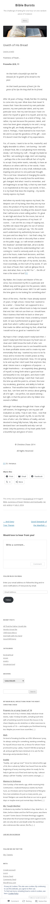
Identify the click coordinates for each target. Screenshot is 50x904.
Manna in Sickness (12, 781)
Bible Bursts (25, 5)
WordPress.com (9, 882)
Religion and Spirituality (33, 502)
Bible (5, 502)
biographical (28, 498)
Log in (5, 873)
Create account (9, 870)
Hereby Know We (10, 629)
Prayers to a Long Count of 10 (17, 710)
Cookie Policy (13, 893)
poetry (6, 661)
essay (5, 658)
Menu (25, 21)
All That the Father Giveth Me (14, 626)
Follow (8, 600)
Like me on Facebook (11, 834)
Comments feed (9, 879)
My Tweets (8, 854)
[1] (26, 273)
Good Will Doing (9, 639)
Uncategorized (9, 664)
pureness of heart (15, 502)
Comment (37, 564)
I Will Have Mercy (10, 632)
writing (9, 505)
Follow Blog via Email (12, 576)
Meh (5, 735)
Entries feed (8, 876)
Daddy (6, 759)
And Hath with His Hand (12, 636)
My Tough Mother (11, 806)
